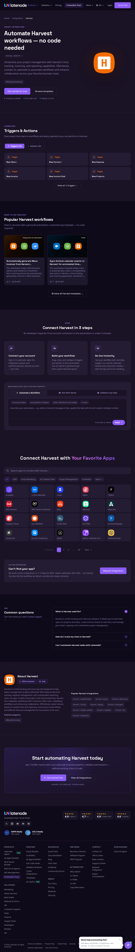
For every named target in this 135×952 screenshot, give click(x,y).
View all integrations (81, 777)
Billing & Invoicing (14, 81)
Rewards (52, 891)
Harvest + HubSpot (104, 710)
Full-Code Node (33, 863)
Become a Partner (78, 851)
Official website (28, 681)
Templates (30, 878)
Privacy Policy (50, 944)
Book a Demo (98, 859)
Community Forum (56, 871)
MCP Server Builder (9, 863)
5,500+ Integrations (31, 872)
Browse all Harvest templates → (67, 293)
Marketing (8, 889)
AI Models (86, 479)
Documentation (55, 855)
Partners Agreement (35, 948)
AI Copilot (33, 881)
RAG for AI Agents (12, 868)
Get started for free (17, 91)
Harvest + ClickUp (79, 704)
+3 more (84, 402)
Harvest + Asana (102, 699)
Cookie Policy (62, 944)
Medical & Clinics (11, 901)
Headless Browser (34, 867)
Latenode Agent (12, 852)
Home (6, 18)
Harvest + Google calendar (83, 710)
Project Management (68, 479)
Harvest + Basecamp (119, 699)
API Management (12, 872)
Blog (50, 859)
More (88, 5)
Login (109, 5)
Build (117, 422)
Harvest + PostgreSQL (81, 715)
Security (51, 895)
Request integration (113, 570)
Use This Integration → (25, 159)
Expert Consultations (98, 875)
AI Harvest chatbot (19, 402)
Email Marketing (28, 479)
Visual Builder (32, 851)
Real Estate (9, 897)
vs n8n (73, 883)
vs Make (73, 879)
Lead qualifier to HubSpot (39, 402)
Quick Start (53, 851)
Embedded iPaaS (73, 5)
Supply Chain (10, 921)
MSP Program (76, 859)
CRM (15, 479)
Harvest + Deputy (96, 704)
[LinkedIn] (12, 823)
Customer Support (12, 909)
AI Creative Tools (47, 479)
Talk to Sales (97, 855)
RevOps (7, 929)
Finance (7, 917)
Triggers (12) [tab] (16, 146)
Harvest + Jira (120, 710)
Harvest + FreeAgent (115, 704)
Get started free (55, 777)
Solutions (45, 5)
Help (43, 681)
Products (32, 5)
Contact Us (97, 851)
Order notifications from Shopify (65, 402)
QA (5, 933)
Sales (6, 913)
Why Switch (75, 871)
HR (5, 905)
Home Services (10, 893)
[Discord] (23, 823)
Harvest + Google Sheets (82, 699)
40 (79, 550)
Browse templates (44, 91)
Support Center (99, 863)
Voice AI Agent (120, 851)
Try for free (122, 5)
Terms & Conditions (35, 944)
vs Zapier (74, 875)
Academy (52, 867)
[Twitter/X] (6, 823)
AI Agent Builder (11, 858)
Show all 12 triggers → (67, 185)
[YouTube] (17, 823)
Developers (9, 925)
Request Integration (97, 868)
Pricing (58, 5)
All (7, 479)
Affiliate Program (77, 855)
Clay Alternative (77, 887)
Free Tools (52, 863)
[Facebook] (28, 823)
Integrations (17, 18)
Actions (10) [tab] (35, 146)
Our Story (52, 883)
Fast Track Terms (51, 948)
